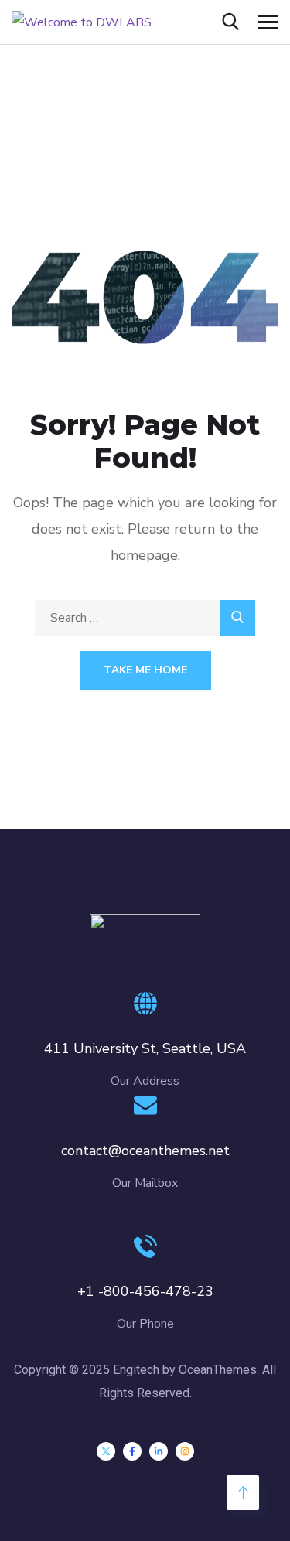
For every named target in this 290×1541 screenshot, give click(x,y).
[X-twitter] (106, 1451)
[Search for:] (145, 617)
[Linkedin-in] (158, 1451)
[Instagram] (185, 1451)
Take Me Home (145, 670)
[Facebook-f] (132, 1451)
